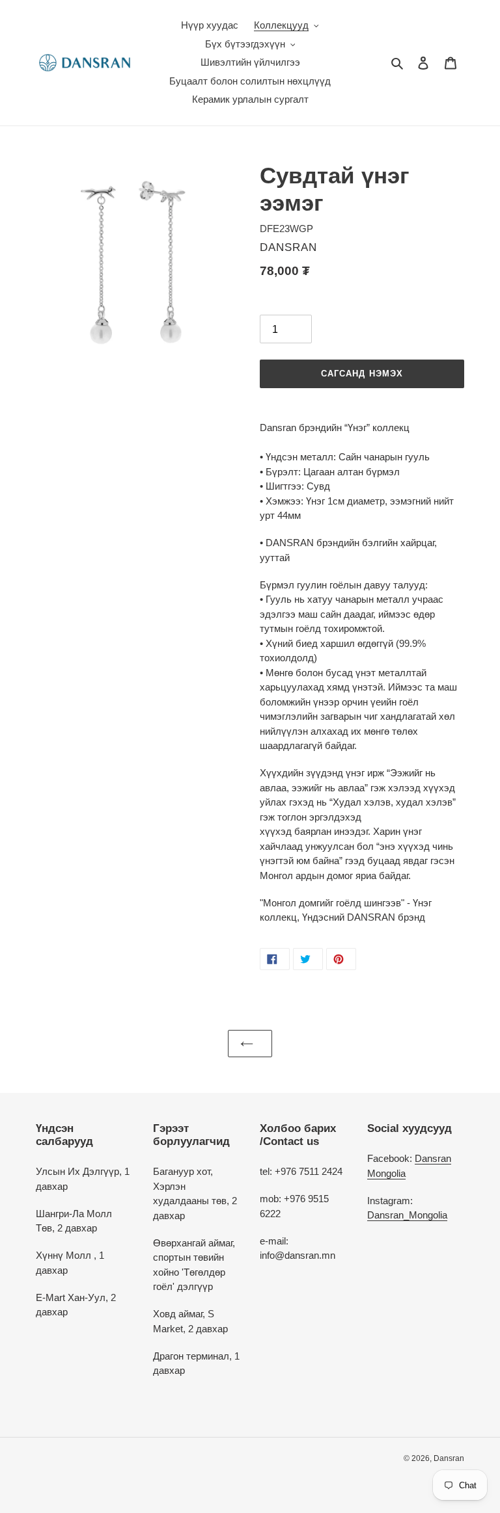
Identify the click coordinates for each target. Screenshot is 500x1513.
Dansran (449, 1458)
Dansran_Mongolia (407, 1214)
